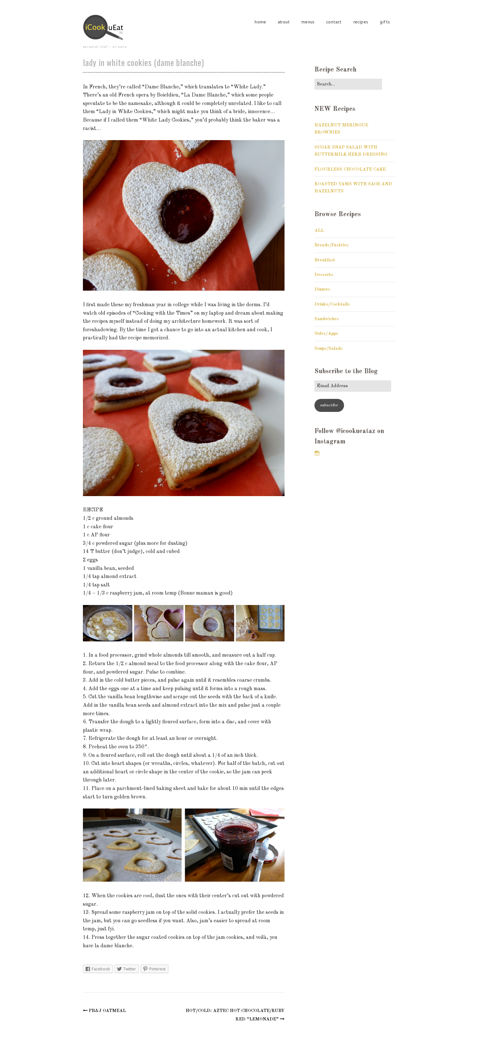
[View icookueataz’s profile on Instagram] (317, 453)
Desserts (323, 274)
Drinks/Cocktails (332, 304)
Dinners (322, 289)
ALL (319, 230)
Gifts (385, 22)
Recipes (360, 22)
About (284, 22)
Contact (333, 22)
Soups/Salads (328, 348)
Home (260, 22)
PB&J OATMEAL (107, 1010)
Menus (307, 22)
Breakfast (324, 260)
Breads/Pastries (331, 245)
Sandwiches (326, 319)
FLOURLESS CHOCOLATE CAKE (350, 169)
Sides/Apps (326, 333)
